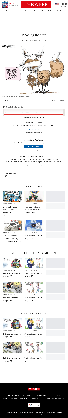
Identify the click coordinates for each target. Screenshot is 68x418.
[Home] (7, 11)
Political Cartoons (36, 29)
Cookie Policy (8, 399)
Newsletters (42, 10)
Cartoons (50, 10)
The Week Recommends (28, 10)
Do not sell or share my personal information (48, 399)
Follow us (53, 100)
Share (7, 100)
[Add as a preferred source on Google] (34, 405)
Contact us (48, 165)
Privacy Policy (56, 395)
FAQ (29, 399)
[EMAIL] (6, 176)
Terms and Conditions (42, 395)
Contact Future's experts (24, 395)
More (58, 10)
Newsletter (62, 100)
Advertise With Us (20, 399)
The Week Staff (28, 41)
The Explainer (15, 10)
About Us (10, 395)
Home (27, 29)
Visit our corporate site (56, 412)
